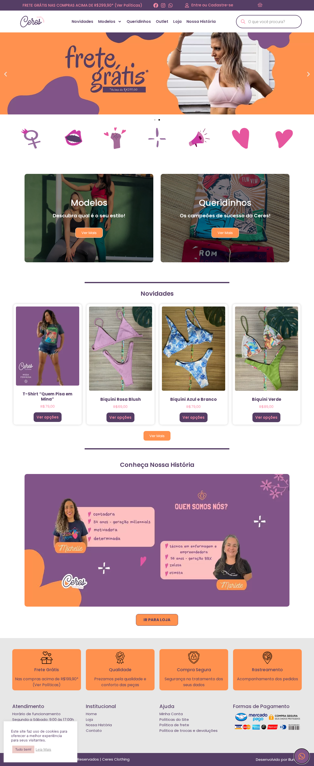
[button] (5, 74)
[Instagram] (163, 5)
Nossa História (201, 21)
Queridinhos (139, 21)
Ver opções (48, 417)
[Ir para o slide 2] (159, 120)
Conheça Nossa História (157, 464)
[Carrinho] (260, 5)
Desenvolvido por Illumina (279, 759)
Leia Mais (43, 749)
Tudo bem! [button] (23, 749)
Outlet (162, 21)
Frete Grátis (46, 670)
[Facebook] (155, 5)
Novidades (82, 21)
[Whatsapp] (170, 5)
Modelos (106, 21)
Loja (177, 21)
